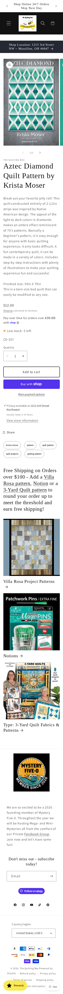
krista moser (12, 445)
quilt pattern (48, 445)
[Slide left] (23, 152)
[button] (8, 23)
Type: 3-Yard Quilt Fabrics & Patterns (31, 727)
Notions (10, 655)
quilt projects (12, 454)
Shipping (8, 310)
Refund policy (28, 973)
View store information (22, 420)
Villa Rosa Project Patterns (29, 581)
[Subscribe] (51, 876)
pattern (30, 445)
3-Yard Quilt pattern (25, 489)
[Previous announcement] (7, 6)
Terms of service (22, 979)
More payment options (31, 394)
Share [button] (11, 432)
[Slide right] (40, 152)
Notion (40, 483)
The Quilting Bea (29, 968)
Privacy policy (48, 973)
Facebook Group (36, 834)
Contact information (33, 986)
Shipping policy (45, 979)
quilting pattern (34, 454)
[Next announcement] (56, 6)
